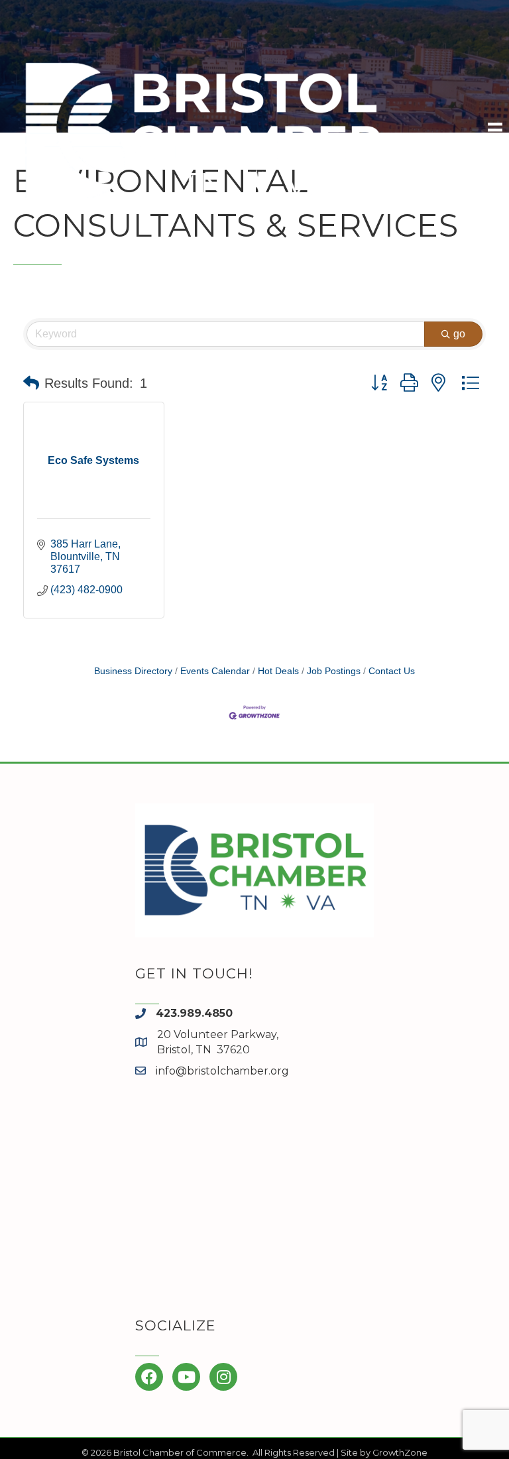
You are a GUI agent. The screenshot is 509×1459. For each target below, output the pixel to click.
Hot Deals (278, 671)
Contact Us (391, 671)
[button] (31, 383)
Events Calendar (215, 671)
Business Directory (133, 671)
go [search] (459, 333)
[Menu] (495, 130)
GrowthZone (399, 1452)
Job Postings (334, 671)
